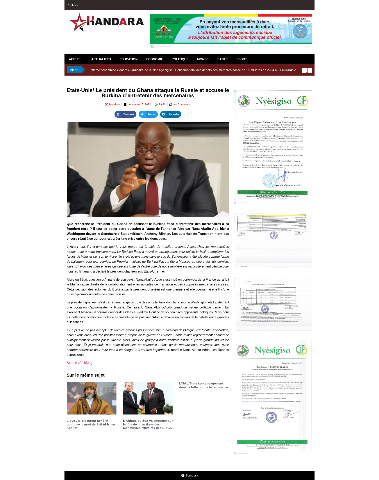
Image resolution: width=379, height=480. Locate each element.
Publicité (72, 5)
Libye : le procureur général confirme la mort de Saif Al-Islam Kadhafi (91, 424)
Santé (222, 59)
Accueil (75, 59)
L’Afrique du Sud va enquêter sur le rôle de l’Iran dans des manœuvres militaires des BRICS (148, 424)
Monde (203, 59)
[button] (125, 114)
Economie (154, 59)
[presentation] (304, 70)
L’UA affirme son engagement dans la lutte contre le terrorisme (203, 385)
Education (129, 59)
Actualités (101, 59)
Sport (241, 59)
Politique (180, 59)
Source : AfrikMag (79, 363)
